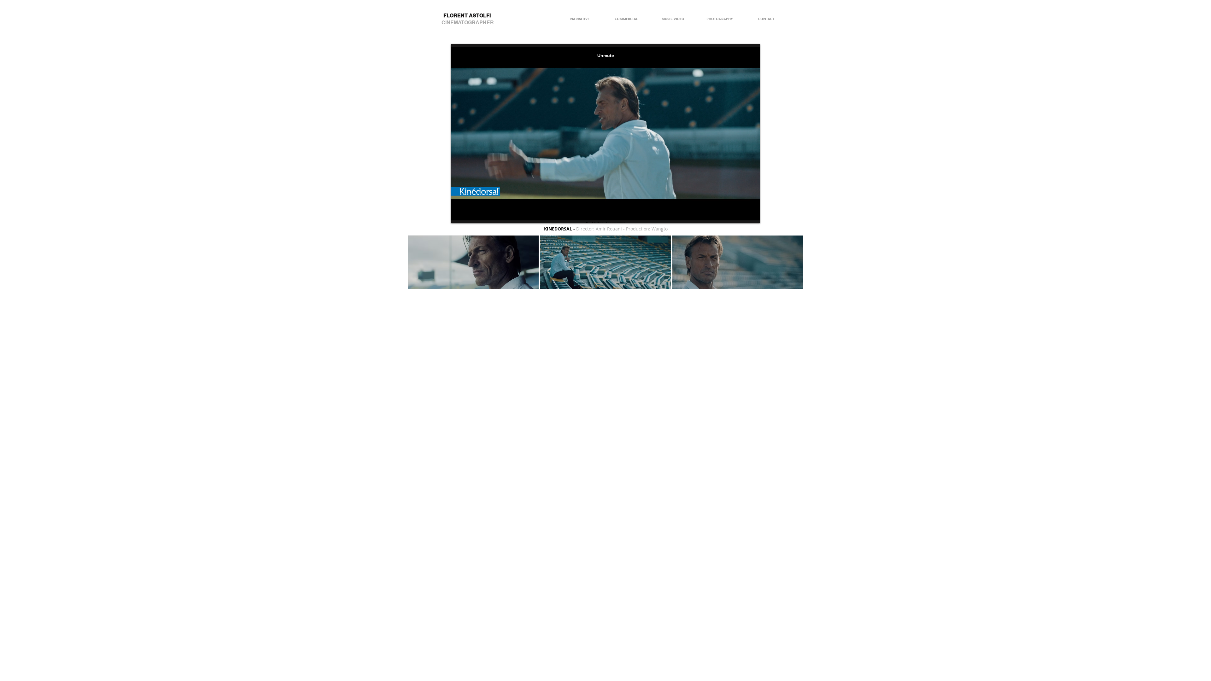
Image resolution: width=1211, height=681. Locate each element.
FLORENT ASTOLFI (467, 16)
